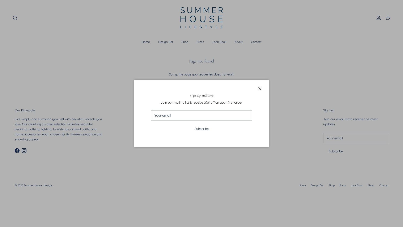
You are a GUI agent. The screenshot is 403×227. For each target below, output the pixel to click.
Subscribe (202, 129)
